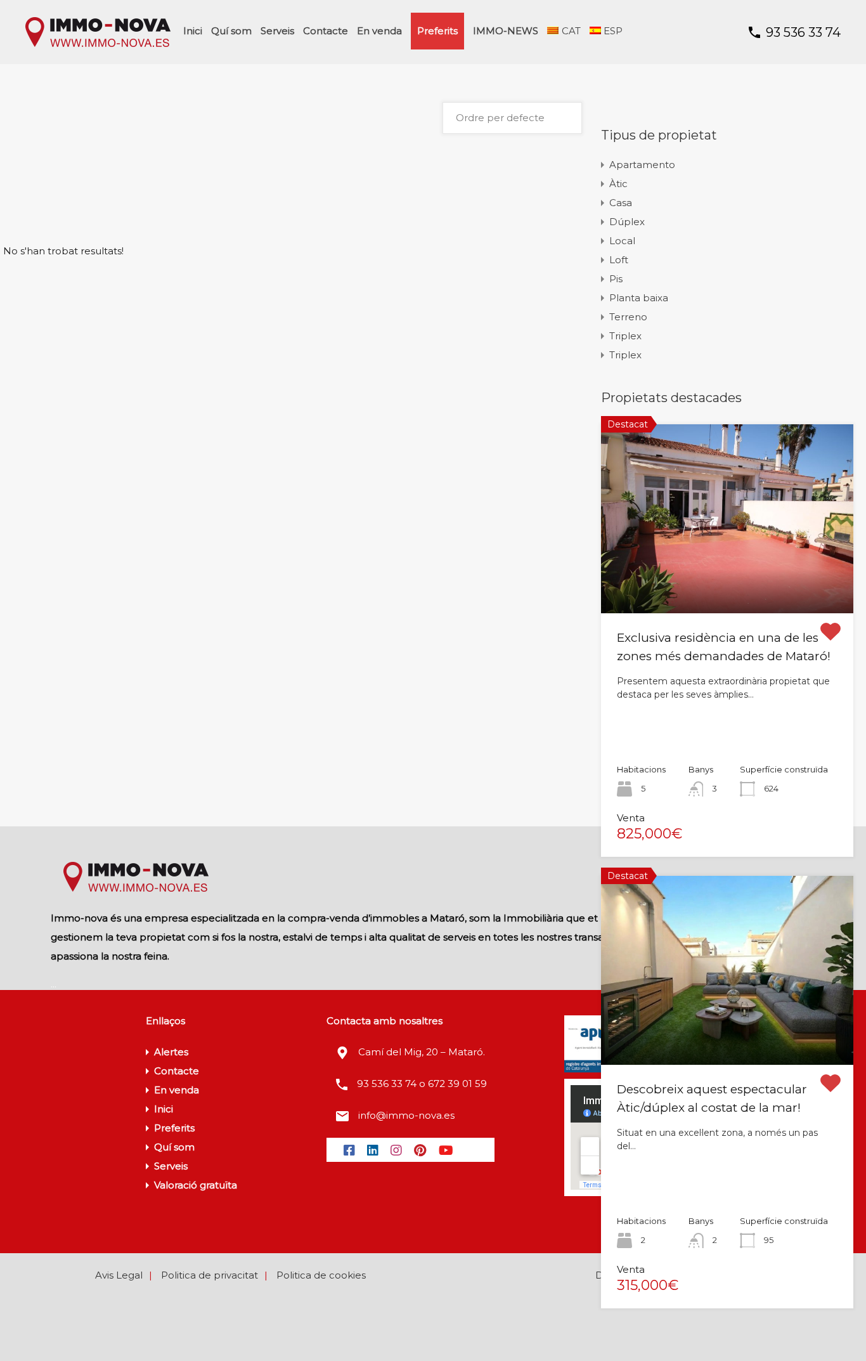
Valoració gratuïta (195, 1185)
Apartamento (642, 165)
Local (622, 241)
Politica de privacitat (209, 1275)
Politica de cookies (321, 1275)
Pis (616, 279)
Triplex (625, 336)
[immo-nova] (98, 45)
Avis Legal (119, 1275)
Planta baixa (638, 298)
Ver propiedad (727, 575)
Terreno (628, 317)
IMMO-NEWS (505, 31)
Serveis (277, 31)
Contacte (325, 31)
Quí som (231, 31)
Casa (620, 203)
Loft (618, 260)
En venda (379, 31)
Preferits (437, 31)
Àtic (618, 184)
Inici (192, 31)
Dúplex (627, 222)
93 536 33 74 (803, 32)
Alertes (171, 1052)
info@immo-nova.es (406, 1115)
